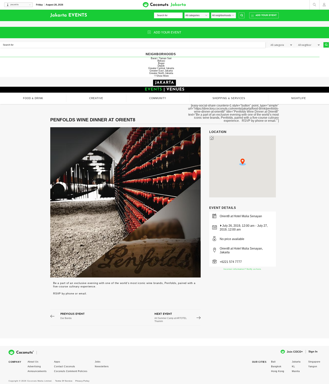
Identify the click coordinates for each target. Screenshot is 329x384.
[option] (125, 202)
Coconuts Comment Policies (70, 371)
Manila (296, 371)
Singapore (314, 361)
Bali (273, 361)
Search (241, 15)
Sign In (313, 351)
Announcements (37, 371)
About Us (33, 361)
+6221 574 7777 (231, 261)
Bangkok (276, 366)
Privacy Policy (82, 381)
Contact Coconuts (64, 366)
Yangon (312, 366)
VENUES (175, 89)
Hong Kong (277, 371)
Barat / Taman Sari (161, 58)
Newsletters (102, 366)
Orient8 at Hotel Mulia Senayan (241, 216)
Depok (161, 65)
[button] (242, 162)
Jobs (97, 361)
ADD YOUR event (167, 32)
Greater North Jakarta (161, 73)
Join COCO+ (295, 351)
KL (293, 366)
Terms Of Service (64, 381)
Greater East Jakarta (161, 70)
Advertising (34, 366)
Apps (57, 361)
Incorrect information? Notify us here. (243, 269)
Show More (162, 75)
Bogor (161, 63)
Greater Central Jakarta (161, 68)
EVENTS (153, 89)
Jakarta (296, 361)
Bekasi (161, 60)
